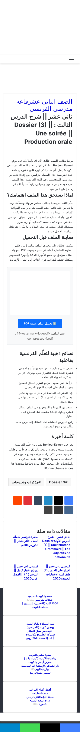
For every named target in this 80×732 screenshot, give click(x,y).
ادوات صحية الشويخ (40, 700)
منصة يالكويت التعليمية (40, 596)
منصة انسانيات (40, 693)
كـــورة (43, 704)
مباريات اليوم (42, 669)
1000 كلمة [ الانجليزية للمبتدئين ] (40, 603)
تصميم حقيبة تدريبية (40, 672)
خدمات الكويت (40, 607)
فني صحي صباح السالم (40, 630)
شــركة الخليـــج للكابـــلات (40, 634)
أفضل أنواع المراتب (40, 689)
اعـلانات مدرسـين (43, 599)
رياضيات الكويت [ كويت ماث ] (40, 658)
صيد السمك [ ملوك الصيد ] (40, 623)
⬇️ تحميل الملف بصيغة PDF (40, 323)
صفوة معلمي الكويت (40, 654)
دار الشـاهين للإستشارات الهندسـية (40, 665)
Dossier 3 (57, 482)
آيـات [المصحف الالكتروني (40, 638)
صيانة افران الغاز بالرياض (40, 696)
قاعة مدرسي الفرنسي (44, 105)
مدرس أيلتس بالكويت (40, 662)
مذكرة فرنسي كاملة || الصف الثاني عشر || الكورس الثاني (24, 541)
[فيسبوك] (68, 500)
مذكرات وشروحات (25, 482)
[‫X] (58, 500)
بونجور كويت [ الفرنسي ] (40, 627)
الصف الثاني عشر (50, 101)
